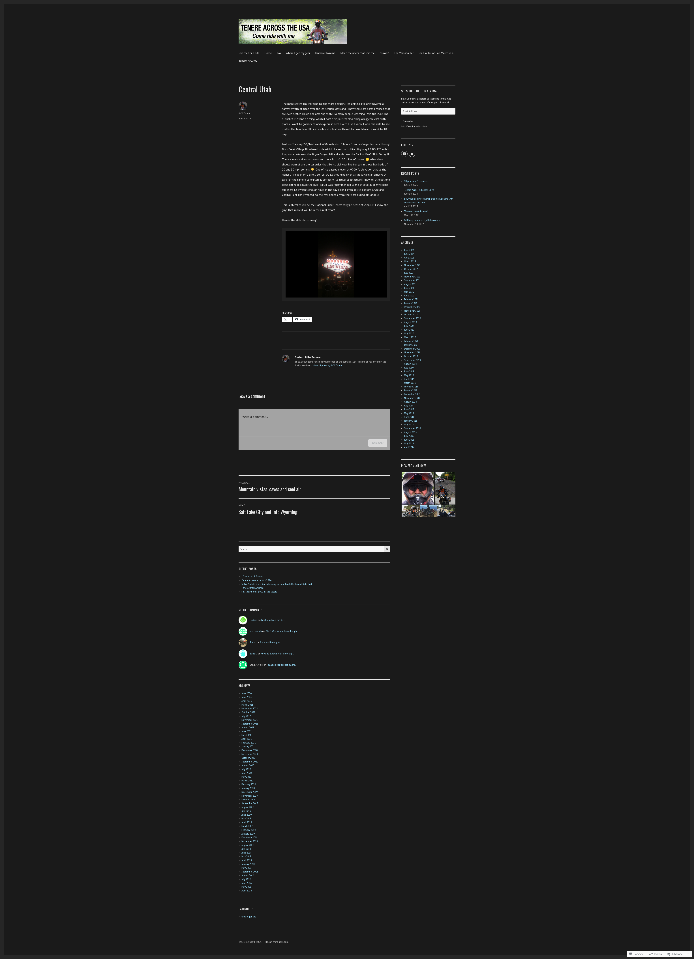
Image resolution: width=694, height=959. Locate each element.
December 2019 (249, 792)
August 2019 (247, 807)
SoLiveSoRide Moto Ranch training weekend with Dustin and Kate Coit (276, 584)
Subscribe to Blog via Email (420, 91)
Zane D (253, 653)
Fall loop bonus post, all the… (282, 664)
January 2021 (248, 746)
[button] (328, 287)
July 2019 (246, 811)
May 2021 (246, 735)
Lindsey (253, 620)
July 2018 (246, 848)
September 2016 (249, 871)
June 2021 (246, 731)
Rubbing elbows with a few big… (277, 653)
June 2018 (246, 852)
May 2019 (246, 818)
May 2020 (246, 776)
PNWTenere (244, 113)
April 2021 (246, 738)
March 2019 (247, 826)
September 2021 (249, 723)
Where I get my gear (298, 53)
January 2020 (248, 788)
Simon (253, 642)
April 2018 (246, 860)
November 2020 (249, 754)
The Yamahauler (404, 53)
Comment (378, 442)
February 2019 (248, 829)
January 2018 (248, 864)
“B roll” (384, 53)
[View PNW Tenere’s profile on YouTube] (412, 154)
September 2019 (249, 803)
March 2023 (247, 704)
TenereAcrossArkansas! (253, 587)
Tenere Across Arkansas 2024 (256, 580)
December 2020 (249, 750)
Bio (279, 53)
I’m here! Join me (325, 53)
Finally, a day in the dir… (273, 620)
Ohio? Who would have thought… (282, 631)
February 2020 (248, 784)
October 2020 (248, 757)
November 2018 (249, 841)
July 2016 (246, 879)
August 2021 (247, 727)
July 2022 (246, 716)
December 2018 (249, 837)
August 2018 (247, 845)
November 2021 (249, 719)
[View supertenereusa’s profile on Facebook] (404, 154)
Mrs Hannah (256, 631)
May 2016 (246, 886)
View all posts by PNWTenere (327, 365)
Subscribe (408, 121)
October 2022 (248, 712)
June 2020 (246, 773)
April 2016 (246, 890)
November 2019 (249, 795)
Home (268, 53)
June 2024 (246, 697)
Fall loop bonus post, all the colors (259, 591)
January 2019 (248, 833)
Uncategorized (248, 916)
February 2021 (248, 742)
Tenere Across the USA (250, 941)
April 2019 (246, 822)
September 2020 (249, 761)
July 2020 (246, 769)
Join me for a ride (249, 53)
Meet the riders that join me (357, 53)
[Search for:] (311, 549)
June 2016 (246, 883)
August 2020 (247, 765)
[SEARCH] (387, 549)
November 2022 (249, 708)
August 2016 (247, 875)
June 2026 (246, 693)
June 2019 (246, 814)
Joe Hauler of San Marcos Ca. (436, 53)
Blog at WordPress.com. (277, 941)
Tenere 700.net (248, 60)
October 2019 (248, 799)
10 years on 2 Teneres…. (253, 576)
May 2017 (246, 867)
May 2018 (246, 856)
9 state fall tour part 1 (271, 642)
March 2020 (247, 780)
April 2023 (246, 700)
